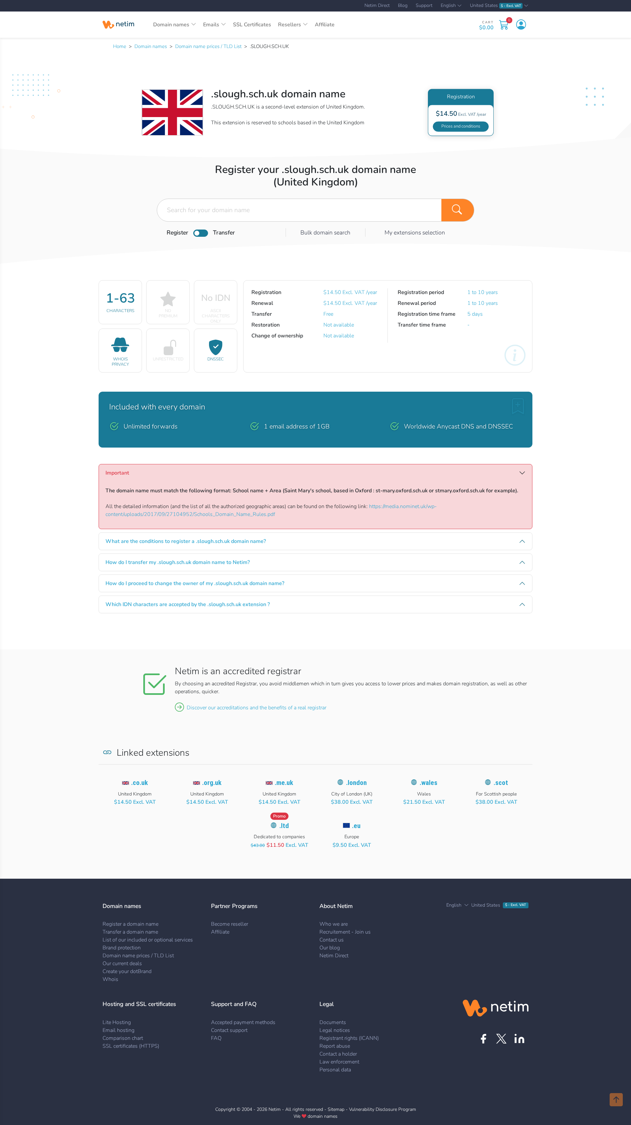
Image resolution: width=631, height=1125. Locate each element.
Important (117, 473)
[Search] (457, 210)
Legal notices (334, 1030)
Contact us (331, 939)
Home (119, 46)
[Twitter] (501, 1038)
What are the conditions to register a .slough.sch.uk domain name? (185, 541)
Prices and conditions (460, 126)
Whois (110, 979)
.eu (356, 826)
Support (424, 5)
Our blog (329, 947)
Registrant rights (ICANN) (349, 1038)
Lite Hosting (117, 1022)
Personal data (335, 1069)
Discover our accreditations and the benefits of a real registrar (256, 707)
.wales (428, 783)
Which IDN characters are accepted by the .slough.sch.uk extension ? (187, 604)
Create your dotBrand (127, 971)
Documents (332, 1022)
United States (495, 6)
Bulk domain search (325, 232)
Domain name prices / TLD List (208, 46)
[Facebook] (483, 1038)
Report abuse (334, 1046)
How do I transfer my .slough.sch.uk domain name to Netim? (177, 562)
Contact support (229, 1030)
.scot (501, 783)
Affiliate (325, 24)
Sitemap (336, 1109)
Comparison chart (123, 1038)
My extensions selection (415, 232)
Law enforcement (339, 1061)
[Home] (118, 25)
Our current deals (122, 963)
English (448, 6)
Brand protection (122, 947)
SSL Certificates (252, 24)
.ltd (284, 826)
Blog (403, 5)
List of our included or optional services (148, 939)
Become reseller (229, 924)
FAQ (216, 1038)
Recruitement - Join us (345, 932)
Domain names (150, 46)
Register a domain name (130, 924)
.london (356, 783)
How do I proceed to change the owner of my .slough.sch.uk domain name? (194, 583)
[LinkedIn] (519, 1038)
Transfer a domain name (130, 932)
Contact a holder (338, 1054)
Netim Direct (377, 5)
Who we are (333, 924)
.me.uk (284, 783)
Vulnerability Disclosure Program (382, 1109)
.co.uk (139, 783)
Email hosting (118, 1030)
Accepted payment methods (243, 1022)
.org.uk (212, 783)
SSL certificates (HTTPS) (131, 1046)
